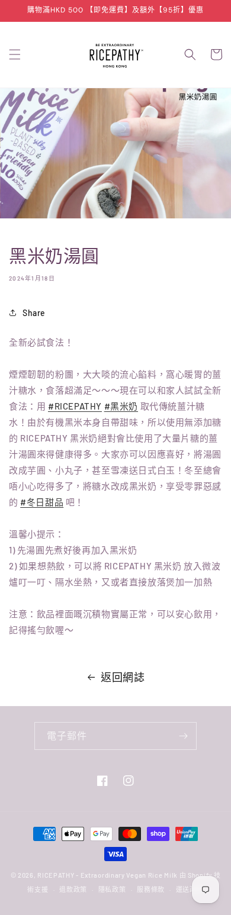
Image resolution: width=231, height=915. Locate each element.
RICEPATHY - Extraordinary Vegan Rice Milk (108, 875)
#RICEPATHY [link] (75, 406)
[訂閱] (183, 736)
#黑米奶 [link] (121, 406)
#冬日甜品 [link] (41, 502)
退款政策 (73, 889)
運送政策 (190, 889)
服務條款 (151, 889)
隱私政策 (112, 889)
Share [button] (34, 313)
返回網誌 (123, 677)
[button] (15, 54)
